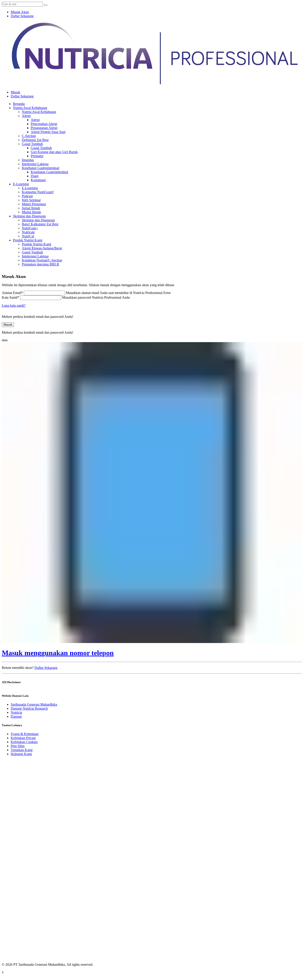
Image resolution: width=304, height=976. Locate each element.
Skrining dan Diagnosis (29, 216)
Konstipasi (38, 180)
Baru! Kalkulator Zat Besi (40, 224)
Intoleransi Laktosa (35, 164)
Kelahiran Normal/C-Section (42, 260)
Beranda (19, 104)
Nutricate (28, 232)
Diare (35, 176)
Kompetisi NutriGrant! (38, 192)
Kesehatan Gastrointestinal (40, 168)
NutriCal (28, 236)
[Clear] (45, 5)
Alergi (26, 116)
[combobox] (22, 4)
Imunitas (28, 160)
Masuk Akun (20, 12)
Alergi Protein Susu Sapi (48, 132)
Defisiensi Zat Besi (35, 140)
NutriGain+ (30, 228)
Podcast (27, 196)
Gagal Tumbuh (32, 144)
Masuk (15, 92)
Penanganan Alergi (44, 128)
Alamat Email (12, 293)
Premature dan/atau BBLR (40, 264)
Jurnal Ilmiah (31, 208)
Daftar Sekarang (22, 16)
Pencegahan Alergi (44, 124)
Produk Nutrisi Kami (27, 240)
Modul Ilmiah (31, 212)
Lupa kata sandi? (14, 305)
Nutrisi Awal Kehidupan (30, 108)
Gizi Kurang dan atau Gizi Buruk (54, 152)
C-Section (29, 136)
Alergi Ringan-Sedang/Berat (42, 248)
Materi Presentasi (34, 204)
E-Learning (21, 184)
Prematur (37, 156)
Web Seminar (31, 200)
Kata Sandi (10, 297)
